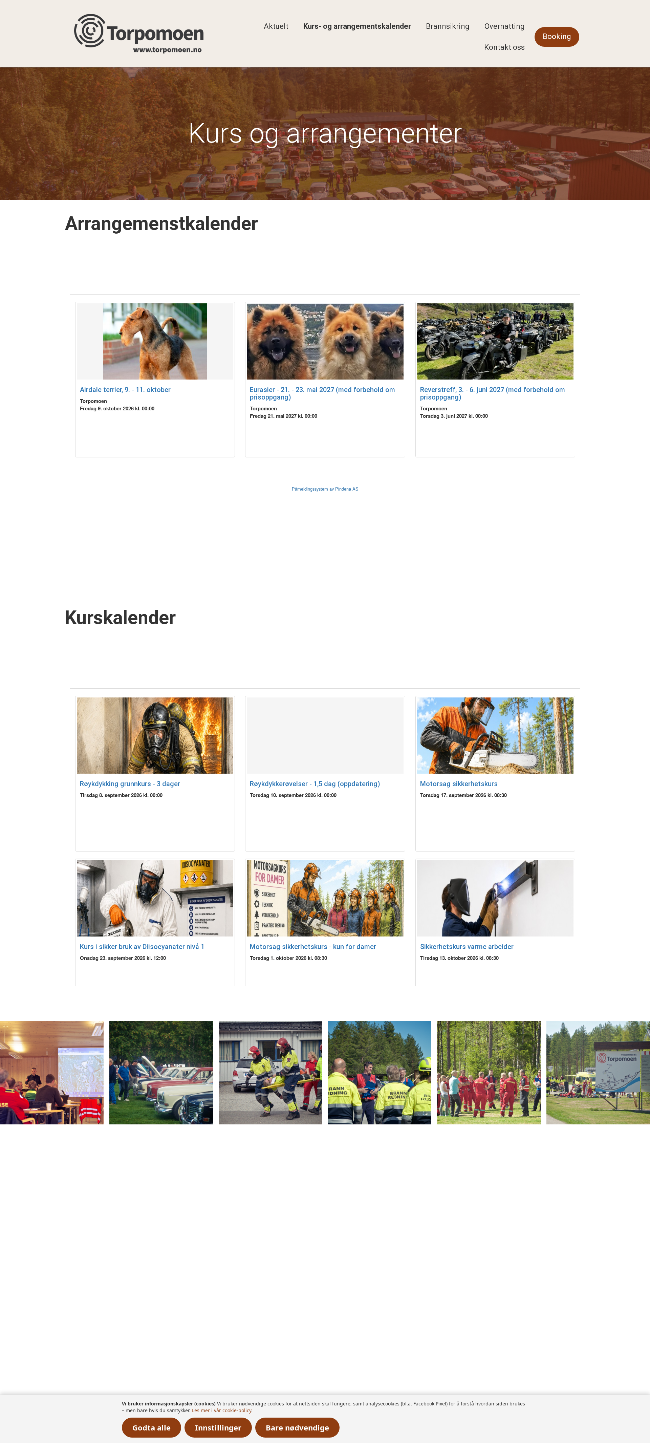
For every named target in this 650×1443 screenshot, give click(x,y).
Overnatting (504, 26)
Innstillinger (218, 1427)
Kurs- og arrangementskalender (357, 26)
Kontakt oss (504, 47)
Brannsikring (448, 26)
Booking (557, 36)
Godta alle (151, 1427)
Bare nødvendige (297, 1427)
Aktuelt (276, 26)
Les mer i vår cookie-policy (221, 1410)
